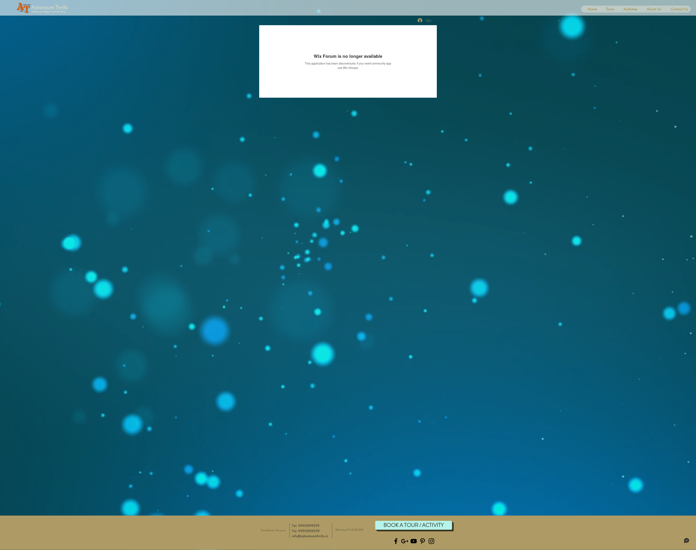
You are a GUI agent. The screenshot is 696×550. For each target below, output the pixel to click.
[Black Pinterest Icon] (422, 541)
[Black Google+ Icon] (405, 541)
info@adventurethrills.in (310, 536)
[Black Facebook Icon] (396, 541)
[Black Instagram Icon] (431, 541)
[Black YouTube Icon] (413, 541)
